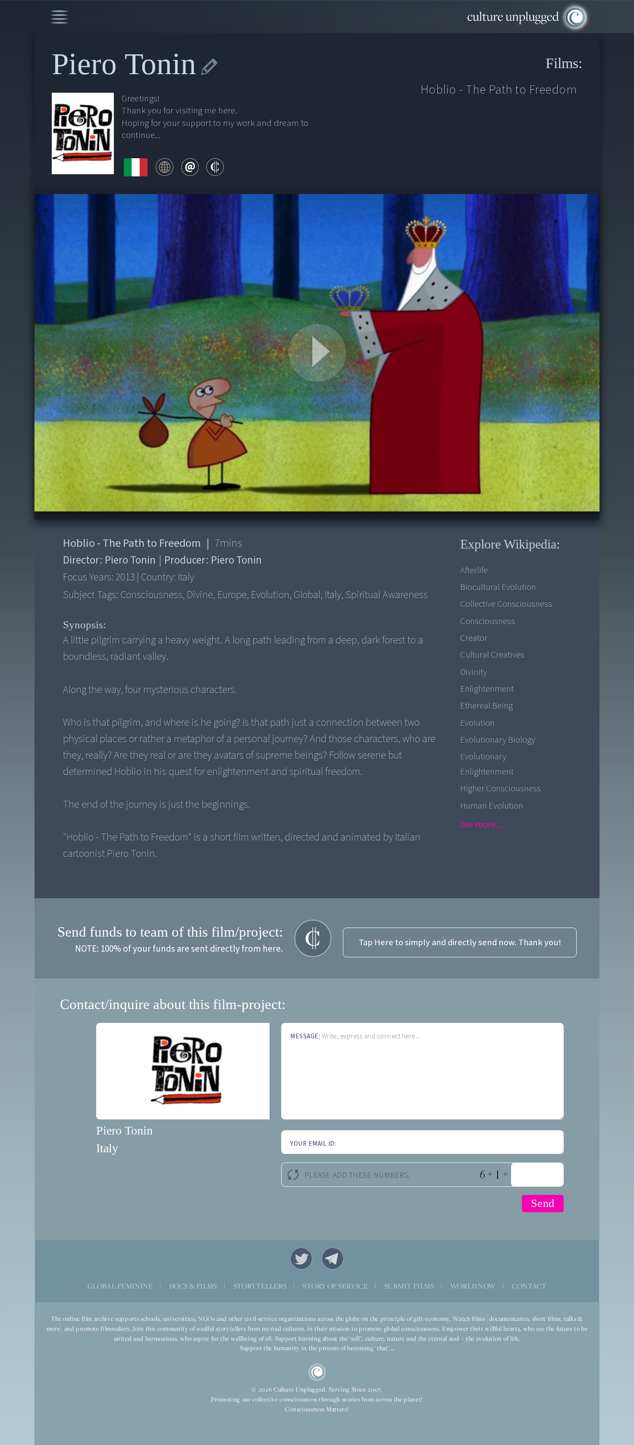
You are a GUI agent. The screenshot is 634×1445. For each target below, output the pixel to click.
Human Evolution (491, 805)
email (190, 167)
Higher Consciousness (500, 788)
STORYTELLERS (260, 1286)
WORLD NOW (473, 1286)
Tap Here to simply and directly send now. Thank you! (460, 942)
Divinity (473, 672)
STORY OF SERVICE (335, 1286)
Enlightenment (487, 689)
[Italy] (136, 167)
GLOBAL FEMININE (120, 1286)
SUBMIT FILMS (409, 1286)
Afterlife (474, 570)
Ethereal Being (486, 705)
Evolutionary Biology (497, 739)
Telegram (333, 1259)
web (164, 167)
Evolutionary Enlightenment (487, 764)
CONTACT (529, 1286)
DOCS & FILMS (193, 1286)
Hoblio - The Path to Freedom (499, 90)
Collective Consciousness (506, 604)
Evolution (477, 723)
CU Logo (317, 1372)
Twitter (301, 1259)
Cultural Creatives (492, 655)
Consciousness (487, 621)
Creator (473, 638)
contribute (215, 167)
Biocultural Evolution (498, 587)
